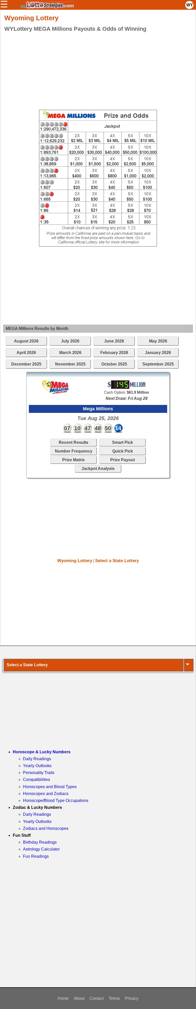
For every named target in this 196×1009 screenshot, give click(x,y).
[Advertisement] (98, 70)
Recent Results (73, 442)
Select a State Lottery (117, 560)
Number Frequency (73, 451)
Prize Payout (122, 460)
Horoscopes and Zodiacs (45, 793)
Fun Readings (36, 856)
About (79, 998)
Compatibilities (36, 779)
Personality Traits (38, 772)
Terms (114, 998)
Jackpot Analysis (98, 468)
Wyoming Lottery (74, 560)
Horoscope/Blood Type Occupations (55, 800)
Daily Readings (37, 759)
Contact (97, 998)
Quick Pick (122, 451)
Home (63, 998)
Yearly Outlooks (37, 766)
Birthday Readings (40, 842)
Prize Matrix (73, 460)
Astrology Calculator (41, 849)
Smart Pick (122, 442)
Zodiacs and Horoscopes (45, 828)
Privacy (131, 998)
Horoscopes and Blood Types (50, 787)
